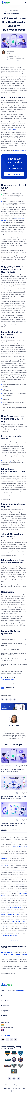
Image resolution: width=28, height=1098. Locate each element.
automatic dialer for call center (13, 877)
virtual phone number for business (12, 912)
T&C (24, 1088)
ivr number (15, 928)
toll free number (13, 896)
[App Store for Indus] (15, 1039)
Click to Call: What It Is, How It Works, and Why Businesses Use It (12, 770)
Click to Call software (19, 150)
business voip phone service (9, 886)
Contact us (19, 990)
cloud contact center (18, 842)
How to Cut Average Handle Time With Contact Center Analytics (13, 824)
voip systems (12, 893)
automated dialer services (19, 882)
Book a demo (12, 129)
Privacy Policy (6, 1088)
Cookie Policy (16, 1088)
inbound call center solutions (18, 849)
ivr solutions (23, 926)
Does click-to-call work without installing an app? (11, 659)
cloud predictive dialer (12, 919)
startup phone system (20, 952)
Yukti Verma (14, 726)
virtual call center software (19, 865)
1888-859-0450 (9, 679)
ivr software (15, 926)
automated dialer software (8, 875)
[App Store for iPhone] (3, 1039)
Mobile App (5, 1035)
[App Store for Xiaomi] (11, 1039)
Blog (16, 10)
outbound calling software (16, 858)
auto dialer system (6, 872)
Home (12, 10)
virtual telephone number (16, 910)
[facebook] (9, 1078)
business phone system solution (17, 933)
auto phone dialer (19, 872)
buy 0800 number (13, 903)
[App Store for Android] (7, 1039)
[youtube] (18, 1078)
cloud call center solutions (8, 844)
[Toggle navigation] (25, 2)
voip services (6, 884)
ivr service (6, 928)
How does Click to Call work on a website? (11, 644)
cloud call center (14, 837)
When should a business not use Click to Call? (14, 665)
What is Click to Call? (8, 640)
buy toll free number (14, 900)
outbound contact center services (11, 863)
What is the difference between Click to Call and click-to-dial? (13, 654)
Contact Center (13, 56)
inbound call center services (11, 851)
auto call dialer (22, 875)
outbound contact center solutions (12, 861)
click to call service (7, 924)
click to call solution (21, 924)
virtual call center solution (10, 868)
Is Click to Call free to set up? (10, 649)
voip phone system (14, 891)
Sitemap (15, 1091)
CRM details (22, 254)
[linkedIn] (14, 1078)
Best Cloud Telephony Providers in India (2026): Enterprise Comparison (13, 797)
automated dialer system (9, 879)
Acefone (10, 1085)
